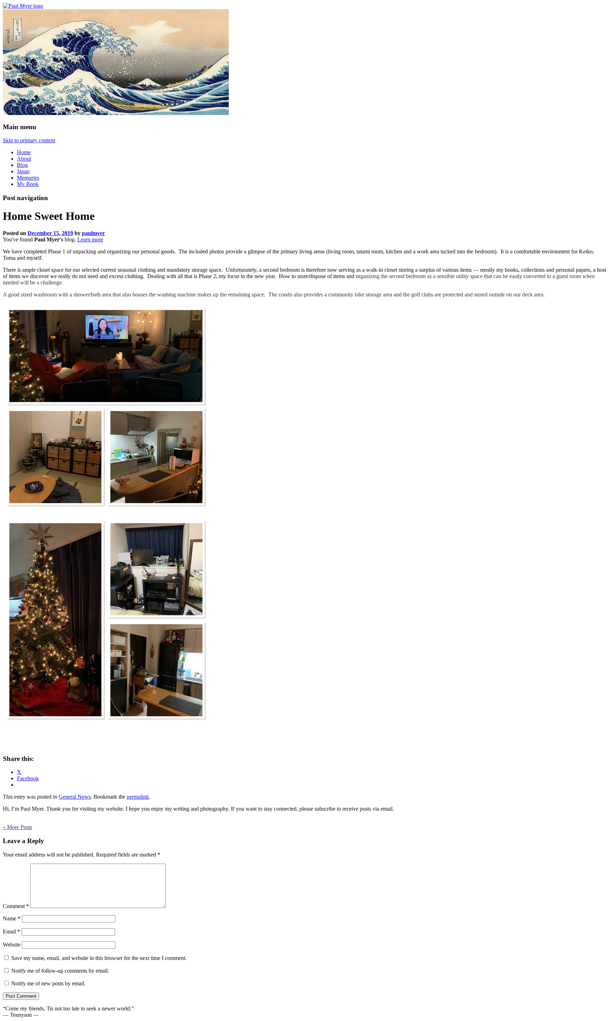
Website (11, 945)
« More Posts (17, 827)
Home (24, 152)
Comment (16, 906)
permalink (138, 797)
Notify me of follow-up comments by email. (60, 971)
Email (11, 932)
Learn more (90, 239)
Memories (28, 178)
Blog (22, 165)
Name (11, 918)
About (24, 159)
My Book (27, 184)
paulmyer (93, 233)
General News (75, 797)
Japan (23, 171)
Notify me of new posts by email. (48, 983)
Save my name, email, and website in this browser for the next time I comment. (99, 958)
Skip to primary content (29, 140)
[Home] (23, 6)
